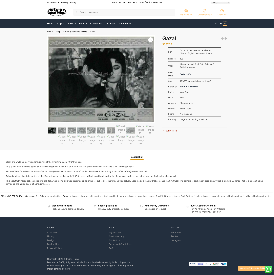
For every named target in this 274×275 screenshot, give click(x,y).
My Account (186, 14)
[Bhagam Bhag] (222, 38)
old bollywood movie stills (238, 196)
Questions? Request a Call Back (253, 268)
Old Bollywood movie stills (75, 31)
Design (50, 240)
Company (52, 232)
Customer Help (205, 14)
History (51, 236)
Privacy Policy (54, 248)
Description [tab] (137, 156)
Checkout (222, 14)
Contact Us (114, 240)
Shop (58, 31)
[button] (221, 23)
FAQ (111, 248)
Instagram (176, 240)
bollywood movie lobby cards (140, 196)
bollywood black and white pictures (86, 196)
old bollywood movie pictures (211, 196)
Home (50, 31)
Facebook (176, 232)
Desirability (53, 244)
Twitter (174, 236)
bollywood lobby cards (115, 196)
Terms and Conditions (120, 244)
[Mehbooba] (225, 38)
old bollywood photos (261, 196)
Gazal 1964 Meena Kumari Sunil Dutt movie (175, 196)
